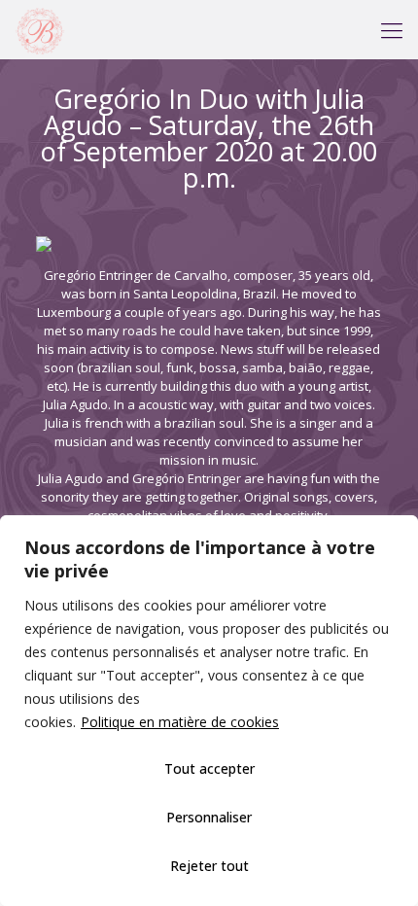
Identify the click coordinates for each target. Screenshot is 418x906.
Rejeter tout (209, 865)
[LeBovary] (40, 29)
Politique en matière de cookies (180, 722)
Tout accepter (209, 768)
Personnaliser (209, 817)
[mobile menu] (391, 29)
